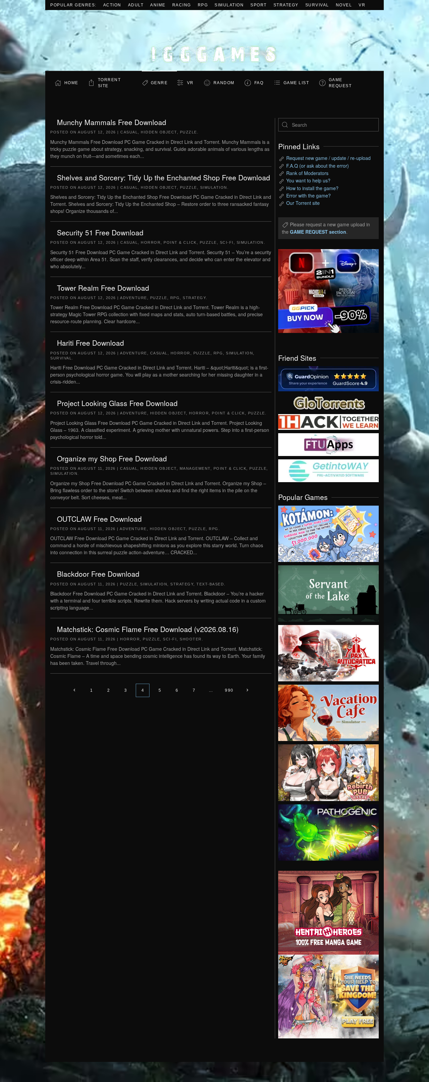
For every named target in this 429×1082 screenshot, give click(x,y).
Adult (136, 5)
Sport (258, 5)
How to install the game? (312, 188)
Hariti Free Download (90, 343)
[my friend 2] (328, 402)
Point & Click (180, 242)
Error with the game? (308, 195)
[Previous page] (74, 690)
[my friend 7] (328, 470)
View (328, 532)
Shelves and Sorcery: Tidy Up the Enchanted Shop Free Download (163, 177)
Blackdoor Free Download (98, 574)
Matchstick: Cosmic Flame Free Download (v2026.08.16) (148, 629)
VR (362, 5)
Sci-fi (227, 242)
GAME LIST (296, 82)
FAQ (259, 82)
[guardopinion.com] (328, 378)
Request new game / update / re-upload (328, 158)
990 (229, 690)
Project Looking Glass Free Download (117, 403)
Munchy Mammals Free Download (111, 122)
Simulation (229, 5)
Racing (181, 5)
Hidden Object (159, 132)
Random (224, 82)
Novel (344, 5)
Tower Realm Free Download (103, 288)
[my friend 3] (328, 421)
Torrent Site (109, 82)
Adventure (133, 298)
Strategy (286, 5)
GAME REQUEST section (318, 231)
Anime (158, 5)
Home (71, 82)
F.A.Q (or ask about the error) (317, 165)
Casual (129, 132)
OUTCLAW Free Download (99, 519)
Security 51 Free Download (100, 232)
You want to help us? (308, 180)
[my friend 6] (328, 444)
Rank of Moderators (307, 173)
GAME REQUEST (340, 82)
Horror (151, 242)
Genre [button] (159, 82)
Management (195, 468)
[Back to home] (214, 40)
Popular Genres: (73, 5)
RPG (203, 5)
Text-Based (210, 584)
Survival (317, 5)
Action (112, 5)
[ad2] (325, 913)
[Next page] (247, 690)
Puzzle (188, 132)
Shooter (191, 639)
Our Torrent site (303, 203)
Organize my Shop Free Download (112, 458)
